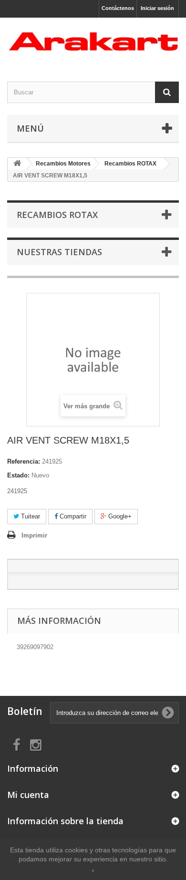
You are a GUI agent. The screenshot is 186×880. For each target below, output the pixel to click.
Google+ (119, 516)
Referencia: (23, 461)
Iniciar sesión (157, 8)
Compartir (72, 516)
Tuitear (29, 516)
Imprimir (34, 535)
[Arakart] (93, 41)
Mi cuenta (28, 794)
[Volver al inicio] (17, 164)
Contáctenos (118, 8)
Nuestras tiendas (59, 252)
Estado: (18, 475)
